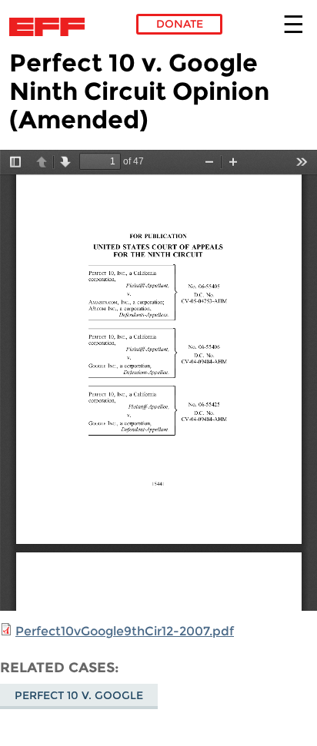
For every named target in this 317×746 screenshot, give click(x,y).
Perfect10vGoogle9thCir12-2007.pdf (124, 631)
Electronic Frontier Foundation (51, 27)
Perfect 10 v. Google (79, 695)
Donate (179, 24)
